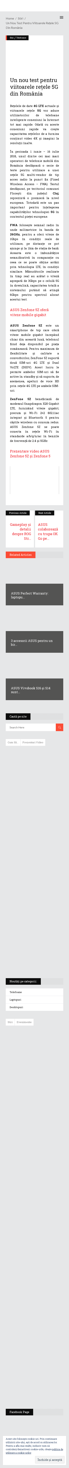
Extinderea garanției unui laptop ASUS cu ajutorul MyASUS (34, 828)
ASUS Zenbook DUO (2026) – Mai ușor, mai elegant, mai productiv (45, 1179)
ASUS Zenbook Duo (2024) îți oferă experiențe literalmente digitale (34, 755)
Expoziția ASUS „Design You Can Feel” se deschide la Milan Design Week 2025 (44, 1387)
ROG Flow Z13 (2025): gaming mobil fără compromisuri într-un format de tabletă (34, 904)
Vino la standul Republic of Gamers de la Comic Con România (43, 1359)
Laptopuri (15, 999)
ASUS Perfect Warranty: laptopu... (29, 595)
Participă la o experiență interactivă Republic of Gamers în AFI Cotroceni (42, 1329)
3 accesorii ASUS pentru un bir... (32, 643)
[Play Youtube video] (34, 480)
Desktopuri (16, 1007)
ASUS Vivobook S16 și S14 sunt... (30, 690)
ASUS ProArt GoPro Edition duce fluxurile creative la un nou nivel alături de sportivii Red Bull (45, 1042)
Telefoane (16, 992)
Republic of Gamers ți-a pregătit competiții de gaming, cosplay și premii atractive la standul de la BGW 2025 (45, 1292)
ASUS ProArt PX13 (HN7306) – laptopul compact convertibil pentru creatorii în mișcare (31, 924)
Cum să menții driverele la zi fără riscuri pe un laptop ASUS (34, 845)
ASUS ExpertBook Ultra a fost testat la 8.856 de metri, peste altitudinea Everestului (45, 1120)
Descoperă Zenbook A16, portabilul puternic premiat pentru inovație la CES (30, 863)
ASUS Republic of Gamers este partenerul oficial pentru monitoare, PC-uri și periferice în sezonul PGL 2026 (45, 1252)
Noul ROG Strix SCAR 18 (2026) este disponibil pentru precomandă (43, 1092)
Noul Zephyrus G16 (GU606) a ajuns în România (45, 1068)
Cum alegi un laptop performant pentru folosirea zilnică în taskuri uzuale (33, 810)
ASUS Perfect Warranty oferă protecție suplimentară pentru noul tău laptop (43, 1150)
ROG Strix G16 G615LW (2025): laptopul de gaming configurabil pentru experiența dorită (33, 883)
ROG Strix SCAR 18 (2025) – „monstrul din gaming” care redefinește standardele (30, 961)
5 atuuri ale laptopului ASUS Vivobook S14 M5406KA (31, 942)
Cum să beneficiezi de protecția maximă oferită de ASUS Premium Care (34, 790)
